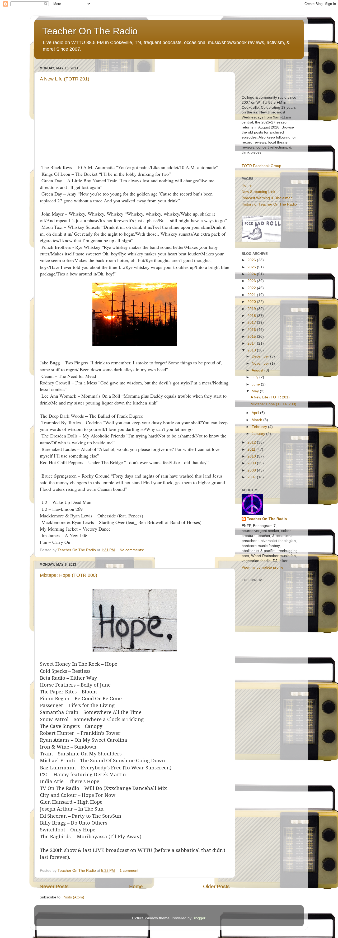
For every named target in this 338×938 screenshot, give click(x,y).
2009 (252, 463)
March (257, 420)
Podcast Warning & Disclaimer (267, 198)
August (258, 370)
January (259, 434)
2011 (251, 449)
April (256, 413)
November (261, 363)
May (256, 391)
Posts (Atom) (73, 897)
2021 (252, 295)
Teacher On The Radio (90, 31)
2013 (252, 350)
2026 (252, 260)
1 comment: (130, 871)
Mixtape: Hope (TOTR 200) (68, 575)
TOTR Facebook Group (261, 166)
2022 (252, 288)
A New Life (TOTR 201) (64, 79)
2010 (252, 456)
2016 (252, 330)
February (260, 427)
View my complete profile (262, 567)
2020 (252, 302)
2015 (252, 337)
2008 (252, 470)
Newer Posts (54, 886)
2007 (252, 477)
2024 (252, 274)
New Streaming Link (258, 192)
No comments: (132, 550)
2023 (252, 281)
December (261, 356)
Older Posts (216, 886)
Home (136, 886)
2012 (252, 442)
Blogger (199, 918)
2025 (252, 267)
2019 (252, 309)
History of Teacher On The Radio (269, 204)
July (255, 377)
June (256, 384)
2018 (252, 316)
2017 (252, 323)
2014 (252, 343)
